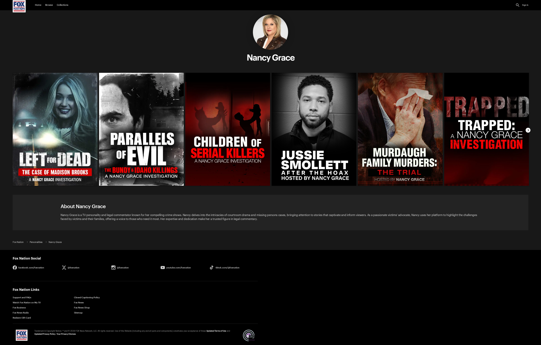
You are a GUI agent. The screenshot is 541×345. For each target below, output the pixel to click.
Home (38, 5)
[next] (528, 130)
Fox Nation (18, 242)
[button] (517, 5)
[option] (54, 127)
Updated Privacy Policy (45, 334)
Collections (62, 5)
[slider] (269, 127)
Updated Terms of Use (216, 331)
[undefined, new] (55, 185)
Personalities (36, 242)
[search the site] (517, 5)
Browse (49, 5)
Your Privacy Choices (66, 334)
